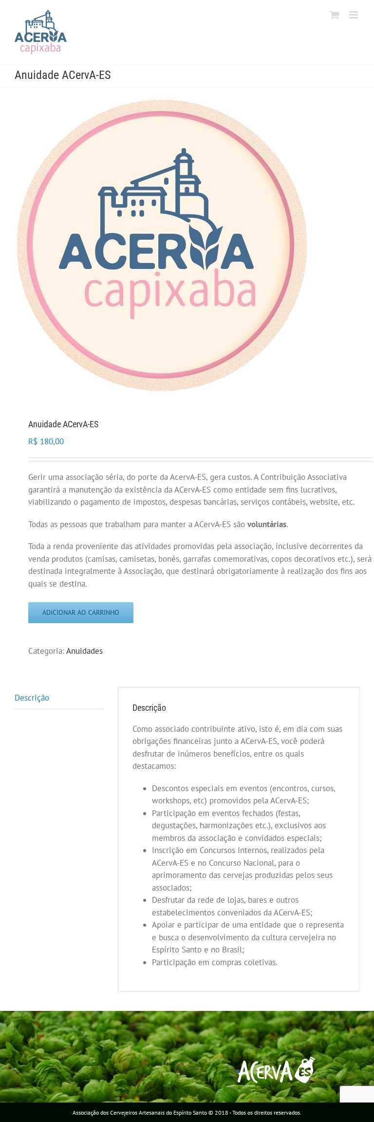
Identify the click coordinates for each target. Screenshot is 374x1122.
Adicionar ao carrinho (80, 612)
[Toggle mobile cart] (334, 15)
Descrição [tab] (32, 697)
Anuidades (84, 651)
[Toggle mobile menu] (354, 15)
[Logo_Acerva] (187, 245)
